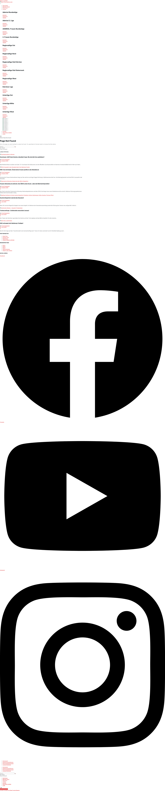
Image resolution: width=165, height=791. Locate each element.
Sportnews (5, 5)
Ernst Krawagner (6, 159)
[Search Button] (15, 773)
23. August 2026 (4, 160)
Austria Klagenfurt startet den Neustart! (12, 198)
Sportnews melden (7, 132)
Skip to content (4, 0)
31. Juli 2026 (3, 201)
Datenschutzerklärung (8, 762)
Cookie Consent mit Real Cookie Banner (10, 790)
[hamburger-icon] (0, 3)
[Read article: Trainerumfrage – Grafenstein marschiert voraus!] (42, 208)
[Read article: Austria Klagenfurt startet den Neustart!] (42, 195)
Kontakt (4, 131)
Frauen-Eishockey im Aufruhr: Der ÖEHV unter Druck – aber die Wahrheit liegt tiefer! (25, 183)
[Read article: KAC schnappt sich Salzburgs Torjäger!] (42, 220)
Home (1, 137)
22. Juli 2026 (3, 227)
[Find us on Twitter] (1, 787)
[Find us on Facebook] (0, 787)
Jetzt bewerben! (4, 789)
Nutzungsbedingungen (8, 763)
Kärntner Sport (6, 6)
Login (4, 134)
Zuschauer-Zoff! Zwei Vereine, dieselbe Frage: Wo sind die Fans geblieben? (22, 157)
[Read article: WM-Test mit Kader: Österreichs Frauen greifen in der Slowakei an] (42, 167)
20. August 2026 (4, 173)
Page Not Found (7, 137)
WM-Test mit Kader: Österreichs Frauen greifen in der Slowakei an (19, 169)
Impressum (5, 761)
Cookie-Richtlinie (7, 764)
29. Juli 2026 (3, 214)
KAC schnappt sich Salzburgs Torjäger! (11, 223)
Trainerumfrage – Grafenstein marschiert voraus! (14, 210)
